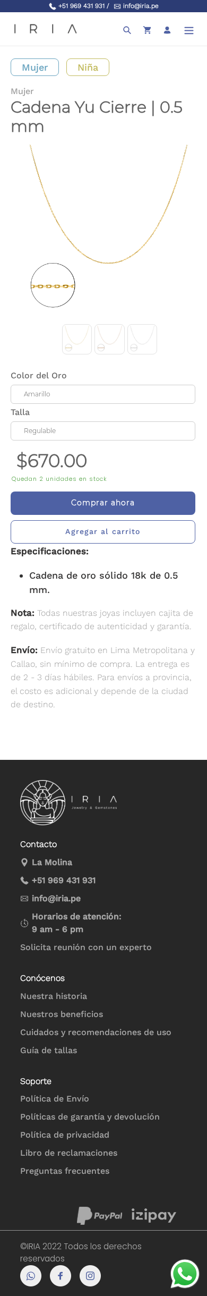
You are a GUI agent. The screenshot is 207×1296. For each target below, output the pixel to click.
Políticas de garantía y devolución (90, 1117)
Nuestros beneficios (61, 1014)
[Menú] (189, 28)
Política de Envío (54, 1099)
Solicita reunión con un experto (86, 947)
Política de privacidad (64, 1135)
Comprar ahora (103, 502)
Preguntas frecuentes (64, 1171)
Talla (20, 412)
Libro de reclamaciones (68, 1153)
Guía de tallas (48, 1050)
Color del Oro (39, 375)
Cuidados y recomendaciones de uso (95, 1032)
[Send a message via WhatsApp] (185, 1274)
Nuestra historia (53, 996)
